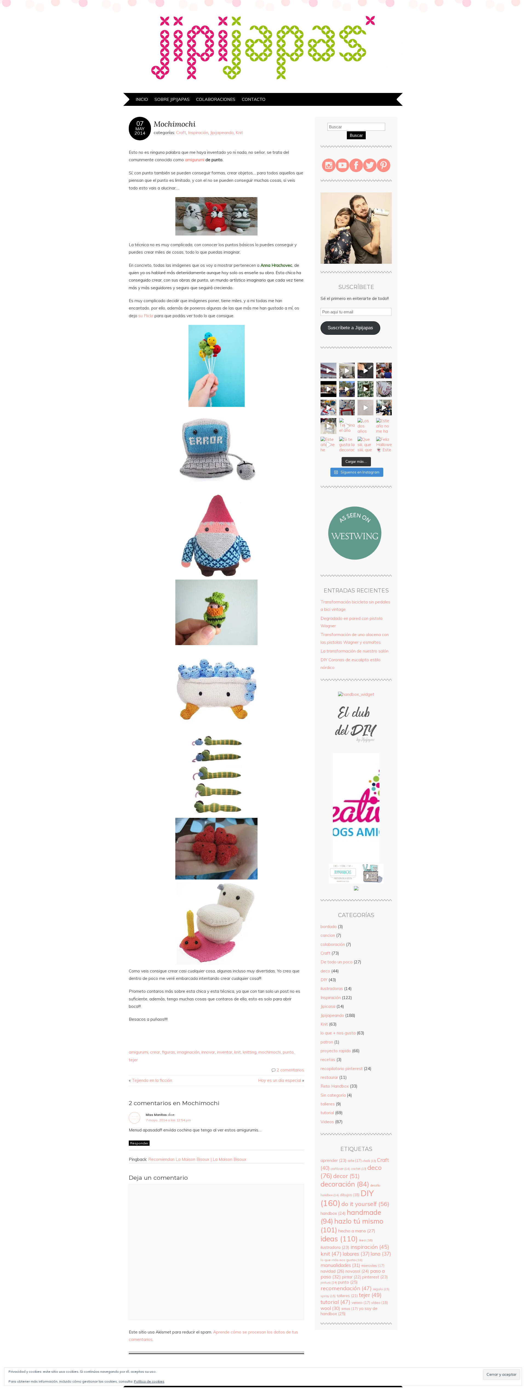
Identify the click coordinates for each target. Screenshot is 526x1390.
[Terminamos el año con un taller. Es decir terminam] (347, 426)
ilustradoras (332, 988)
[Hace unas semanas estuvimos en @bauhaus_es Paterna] (328, 371)
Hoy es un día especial (279, 1080)
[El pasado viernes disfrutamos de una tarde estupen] (328, 408)
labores (356, 1254)
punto (288, 1052)
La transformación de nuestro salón (354, 651)
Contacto (253, 99)
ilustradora (335, 1247)
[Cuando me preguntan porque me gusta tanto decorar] (365, 389)
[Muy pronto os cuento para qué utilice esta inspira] (384, 389)
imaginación (188, 1052)
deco (325, 971)
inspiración (369, 1246)
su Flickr (145, 315)
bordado (329, 926)
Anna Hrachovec (276, 265)
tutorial (327, 1112)
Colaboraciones (215, 99)
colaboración (333, 944)
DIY (324, 979)
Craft (181, 132)
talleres (328, 1104)
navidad (332, 1271)
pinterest (375, 1277)
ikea (366, 1240)
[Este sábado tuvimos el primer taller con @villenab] (347, 389)
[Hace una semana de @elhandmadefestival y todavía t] (365, 371)
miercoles (372, 1265)
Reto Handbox (335, 1086)
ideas (339, 1238)
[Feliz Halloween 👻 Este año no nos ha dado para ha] (384, 445)
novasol (357, 1271)
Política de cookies (149, 1381)
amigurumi (194, 159)
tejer (133, 1059)
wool (330, 1308)
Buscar (356, 135)
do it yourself (365, 1203)
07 (140, 123)
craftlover (340, 1169)
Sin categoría (333, 1095)
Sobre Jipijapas (172, 99)
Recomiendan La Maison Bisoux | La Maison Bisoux (197, 1159)
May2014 (140, 131)
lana (381, 1254)
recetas (328, 1059)
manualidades (340, 1265)
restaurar (329, 1077)
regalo (381, 1289)
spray (328, 1296)
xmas (349, 1308)
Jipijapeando (222, 132)
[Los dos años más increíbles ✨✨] (365, 426)
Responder (139, 1143)
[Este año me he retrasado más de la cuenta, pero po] (328, 445)
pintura (329, 1282)
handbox (333, 1213)
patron (327, 1042)
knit (237, 1052)
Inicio (142, 99)
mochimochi (269, 1052)
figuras (168, 1052)
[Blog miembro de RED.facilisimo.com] (356, 890)
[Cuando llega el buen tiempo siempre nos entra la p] (347, 371)
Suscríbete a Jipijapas (350, 327)
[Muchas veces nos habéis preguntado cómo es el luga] (365, 408)
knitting (249, 1052)
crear (155, 1052)
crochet (358, 1169)
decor (346, 1175)
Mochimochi (175, 124)
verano (360, 1302)
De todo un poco (337, 962)
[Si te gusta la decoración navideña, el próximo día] (347, 445)
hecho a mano (356, 1230)
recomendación (346, 1288)
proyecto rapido (336, 1050)
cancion (328, 935)
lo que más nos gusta (341, 1260)
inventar (224, 1052)
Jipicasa (328, 1006)
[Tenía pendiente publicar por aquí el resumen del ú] (328, 389)
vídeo (379, 1302)
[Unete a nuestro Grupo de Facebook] (356, 750)
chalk (369, 1161)
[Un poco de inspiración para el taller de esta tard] (347, 408)
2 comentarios (290, 1070)
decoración (345, 1184)
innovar (208, 1052)
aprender (334, 1160)
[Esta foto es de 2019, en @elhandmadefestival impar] (384, 371)
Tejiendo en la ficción (152, 1080)
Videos (327, 1121)
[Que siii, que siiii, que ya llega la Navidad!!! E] (365, 445)
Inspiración (198, 132)
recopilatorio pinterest (342, 1068)
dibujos (349, 1195)
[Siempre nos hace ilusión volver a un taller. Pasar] (384, 408)
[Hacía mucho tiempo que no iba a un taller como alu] (328, 426)
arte (355, 1160)
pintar (351, 1277)
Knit (239, 132)
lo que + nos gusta (338, 1033)
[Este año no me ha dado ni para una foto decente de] (384, 426)
